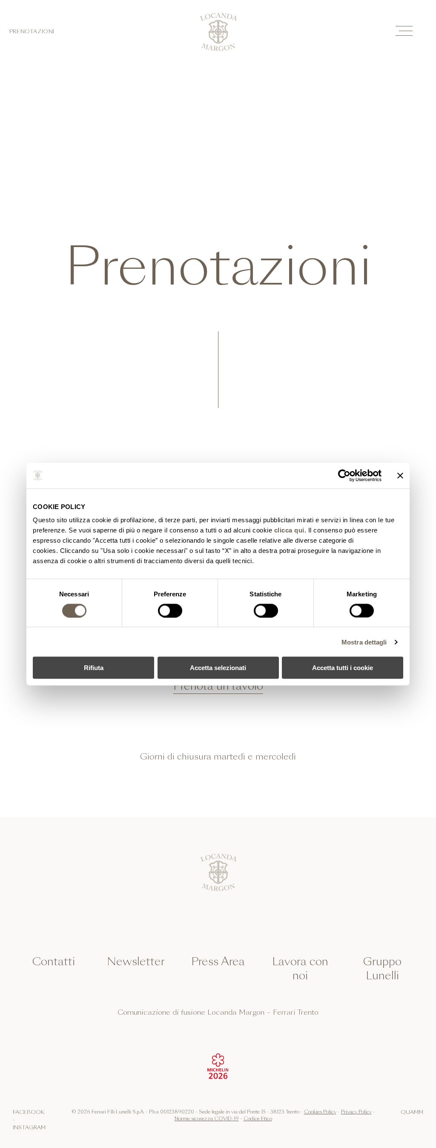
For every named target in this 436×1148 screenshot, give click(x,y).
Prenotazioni (31, 32)
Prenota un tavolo (218, 686)
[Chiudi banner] (400, 475)
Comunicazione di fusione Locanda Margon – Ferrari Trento (218, 1012)
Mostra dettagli (364, 641)
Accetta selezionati (218, 667)
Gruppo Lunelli (382, 969)
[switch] (170, 610)
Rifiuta (93, 667)
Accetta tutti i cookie (342, 667)
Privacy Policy (356, 1111)
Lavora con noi (300, 969)
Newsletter (136, 962)
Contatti (53, 962)
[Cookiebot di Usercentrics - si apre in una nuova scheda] (344, 475)
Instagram (29, 1127)
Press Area (218, 962)
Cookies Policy (320, 1111)
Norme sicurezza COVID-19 (207, 1118)
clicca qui (289, 530)
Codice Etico (258, 1118)
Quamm (412, 1112)
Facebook (29, 1112)
